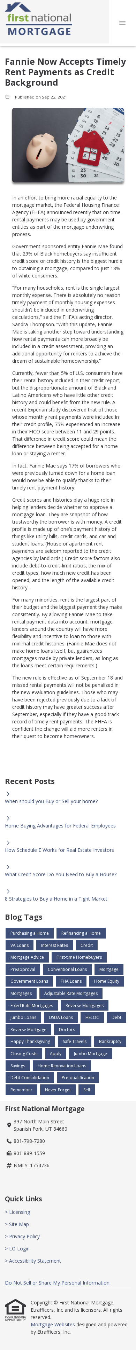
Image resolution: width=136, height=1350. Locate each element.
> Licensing (17, 1212)
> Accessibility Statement (33, 1260)
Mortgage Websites (53, 1324)
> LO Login (17, 1248)
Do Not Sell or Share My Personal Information (57, 1282)
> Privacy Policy (22, 1236)
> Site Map (17, 1224)
